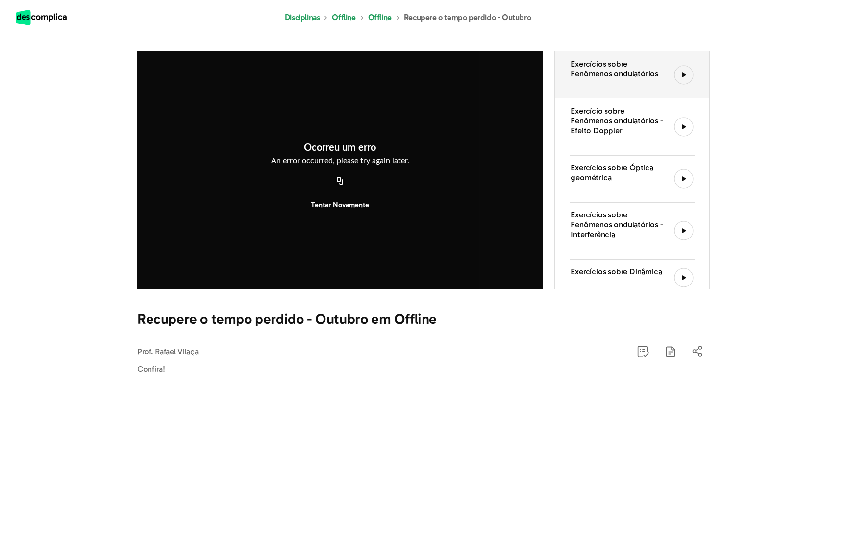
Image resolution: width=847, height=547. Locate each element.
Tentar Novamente (340, 205)
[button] (670, 351)
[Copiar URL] (340, 182)
